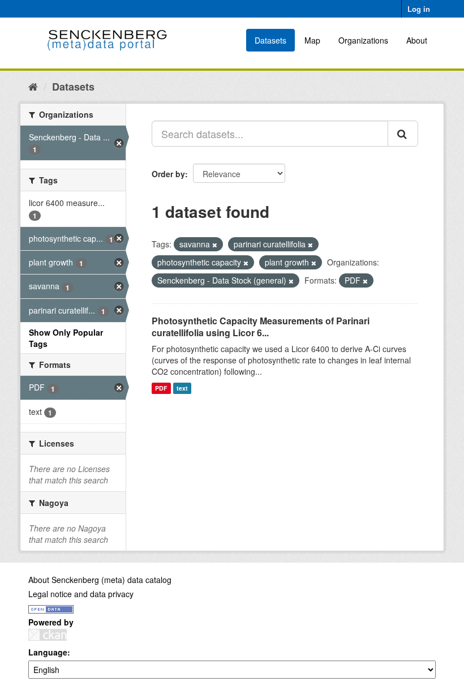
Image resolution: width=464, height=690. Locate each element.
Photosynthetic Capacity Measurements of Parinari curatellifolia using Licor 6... (261, 326)
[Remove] (214, 244)
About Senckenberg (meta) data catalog (99, 579)
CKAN (47, 635)
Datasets (270, 40)
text (182, 388)
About (416, 40)
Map (312, 40)
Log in (418, 8)
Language (47, 652)
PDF (161, 388)
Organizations (363, 40)
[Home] (33, 86)
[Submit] (403, 134)
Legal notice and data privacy (81, 593)
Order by (168, 173)
